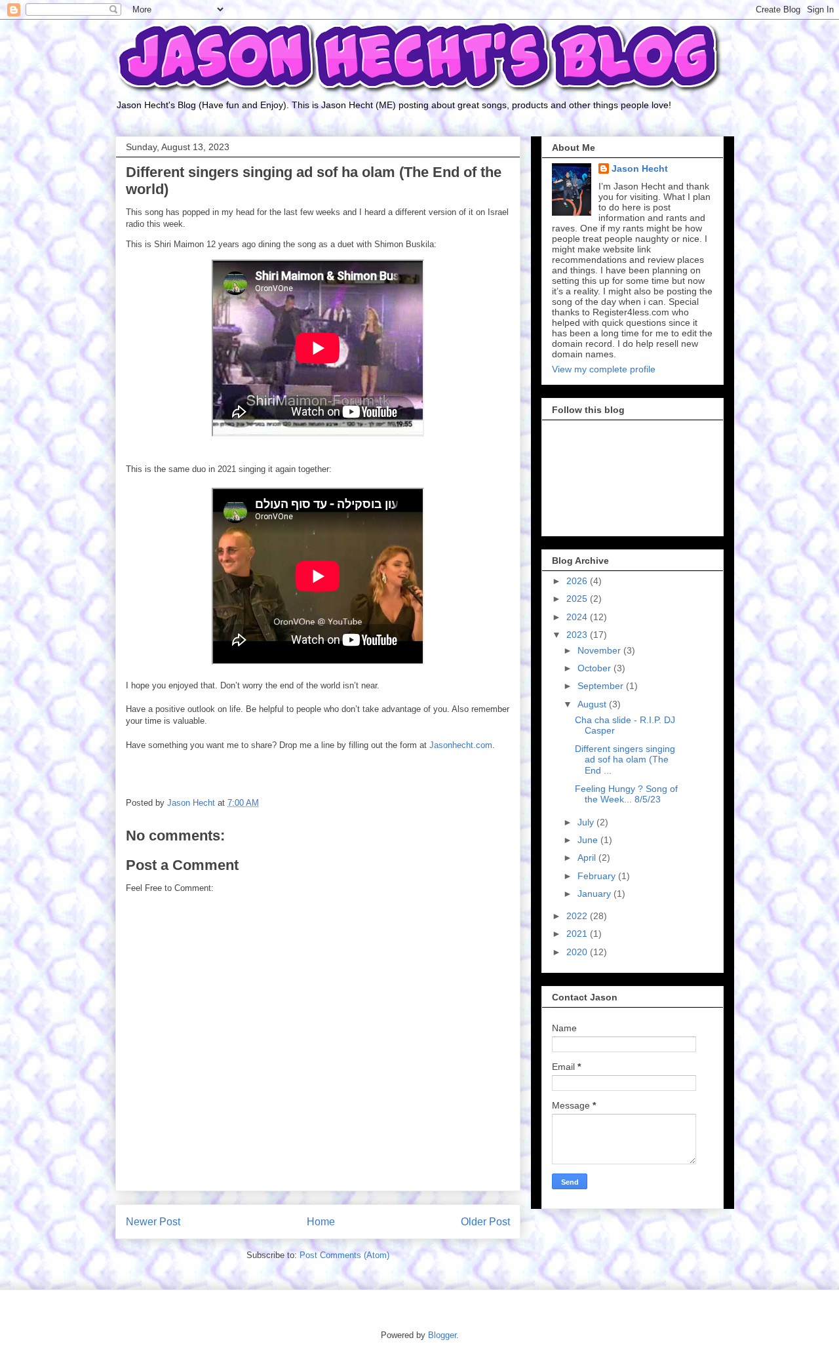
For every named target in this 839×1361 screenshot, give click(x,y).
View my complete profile (603, 369)
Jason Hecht (640, 168)
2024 (578, 617)
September (601, 685)
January (595, 893)
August (593, 704)
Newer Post (153, 1221)
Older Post (485, 1221)
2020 (578, 952)
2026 (578, 581)
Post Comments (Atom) (344, 1255)
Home (321, 1221)
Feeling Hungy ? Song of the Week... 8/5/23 (626, 794)
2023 (578, 634)
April (587, 857)
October (595, 668)
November (600, 650)
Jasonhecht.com (460, 745)
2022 (578, 916)
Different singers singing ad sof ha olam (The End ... (625, 759)
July (586, 822)
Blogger (442, 1335)
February (597, 876)
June (588, 840)
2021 (578, 933)
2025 (578, 598)
